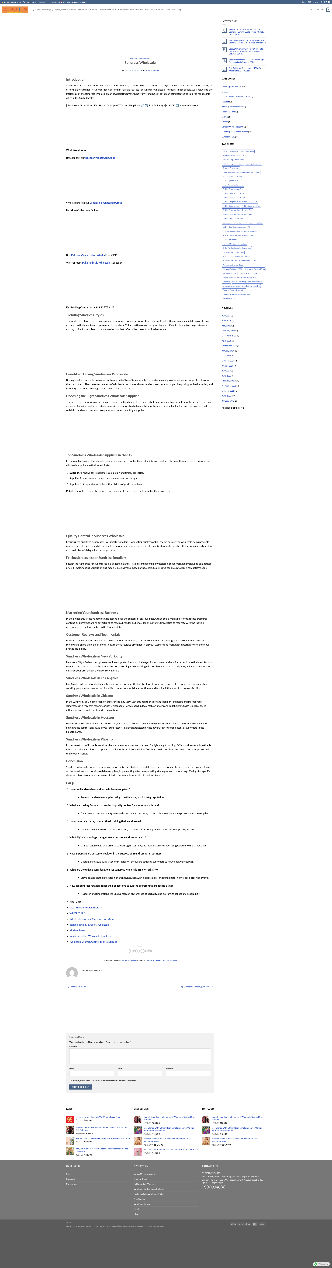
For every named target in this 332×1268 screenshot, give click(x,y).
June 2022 (226, 395)
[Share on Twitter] (135, 951)
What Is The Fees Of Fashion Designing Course (240, 278)
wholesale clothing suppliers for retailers (247, 282)
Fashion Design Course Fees (233, 189)
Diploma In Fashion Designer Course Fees (238, 172)
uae (255, 273)
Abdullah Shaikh (152, 70)
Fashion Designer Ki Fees (251, 206)
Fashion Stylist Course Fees (233, 219)
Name (72, 1068)
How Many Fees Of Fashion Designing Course (240, 231)
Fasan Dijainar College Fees (233, 185)
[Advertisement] (140, 38)
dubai (258, 172)
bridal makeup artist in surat (233, 160)
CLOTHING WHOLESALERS (86, 907)
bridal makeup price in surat (233, 164)
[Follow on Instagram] (324, 2)
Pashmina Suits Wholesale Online (130, 10)
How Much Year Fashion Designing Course (238, 235)
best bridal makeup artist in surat (235, 155)
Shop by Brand (60, 10)
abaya (225, 151)
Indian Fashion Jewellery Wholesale (89, 924)
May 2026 (226, 325)
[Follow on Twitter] (326, 2)
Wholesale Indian (78, 986)
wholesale (226, 282)
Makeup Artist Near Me (232, 106)
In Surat (225, 101)
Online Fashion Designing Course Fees (237, 248)
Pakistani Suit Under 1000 (232, 269)
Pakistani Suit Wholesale (78, 10)
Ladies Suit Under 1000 (231, 240)
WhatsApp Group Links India (235, 131)
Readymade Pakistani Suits (255, 269)
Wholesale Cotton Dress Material (103, 10)
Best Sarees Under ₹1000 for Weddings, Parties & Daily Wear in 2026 (246, 60)
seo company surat (230, 273)
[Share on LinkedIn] (149, 951)
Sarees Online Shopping (44, 10)
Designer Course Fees (231, 168)
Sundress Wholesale (169, 960)
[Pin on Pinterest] (145, 951)
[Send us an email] (329, 2)
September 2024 (229, 345)
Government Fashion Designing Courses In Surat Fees (243, 223)
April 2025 (226, 340)
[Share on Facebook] (131, 951)
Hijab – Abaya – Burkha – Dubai (236, 96)
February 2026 (228, 330)
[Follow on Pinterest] (223, 1187)
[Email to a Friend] (140, 951)
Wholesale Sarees (163, 10)
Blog (303, 2)
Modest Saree (77, 930)
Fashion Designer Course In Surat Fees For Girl (240, 202)
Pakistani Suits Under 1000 (233, 265)
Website (169, 1068)
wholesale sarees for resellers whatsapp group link (241, 286)
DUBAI (225, 91)
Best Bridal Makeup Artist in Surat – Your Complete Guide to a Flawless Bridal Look (247, 41)
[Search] (33, 9)
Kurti (174, 10)
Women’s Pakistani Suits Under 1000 (236, 294)
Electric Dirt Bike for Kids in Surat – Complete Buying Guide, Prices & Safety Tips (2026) (246, 31)
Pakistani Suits (228, 111)
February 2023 (228, 380)
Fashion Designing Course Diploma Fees (237, 210)
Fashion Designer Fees (231, 206)
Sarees (225, 121)
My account (71, 1184)
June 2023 (226, 375)
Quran (225, 116)
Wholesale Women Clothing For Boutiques (93, 941)
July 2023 (226, 370)
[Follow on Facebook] (321, 2)
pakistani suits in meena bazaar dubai (236, 256)
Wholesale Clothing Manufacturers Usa (92, 918)
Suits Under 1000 (245, 273)
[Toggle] (197, 1178)
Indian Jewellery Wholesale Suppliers (90, 936)
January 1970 (228, 400)
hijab (224, 227)
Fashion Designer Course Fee (233, 193)
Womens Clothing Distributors (234, 290)
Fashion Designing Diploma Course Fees (237, 214)
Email (120, 1068)
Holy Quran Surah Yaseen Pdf (239, 227)
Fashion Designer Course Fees (234, 198)
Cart (68, 1174)
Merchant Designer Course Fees (235, 244)
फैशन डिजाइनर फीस (229, 299)
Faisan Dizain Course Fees (232, 176)
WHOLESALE (77, 913)
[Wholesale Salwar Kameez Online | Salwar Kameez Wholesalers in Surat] (15, 9)
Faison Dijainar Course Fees (233, 181)
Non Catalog (149, 10)
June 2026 (226, 320)
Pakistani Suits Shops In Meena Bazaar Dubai (239, 261)
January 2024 (228, 350)
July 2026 (226, 315)
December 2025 (229, 335)
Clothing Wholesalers (140, 58)
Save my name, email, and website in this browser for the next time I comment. (104, 1081)
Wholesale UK (228, 136)
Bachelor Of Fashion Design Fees (242, 151)
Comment (73, 1046)
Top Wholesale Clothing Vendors (195, 986)
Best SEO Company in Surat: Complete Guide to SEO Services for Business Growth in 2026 (246, 51)
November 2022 (229, 385)
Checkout (70, 1179)
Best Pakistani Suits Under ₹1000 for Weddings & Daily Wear (245, 69)
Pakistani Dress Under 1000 (233, 252)
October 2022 (228, 391)
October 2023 (228, 360)
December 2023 (229, 355)
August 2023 (227, 365)
